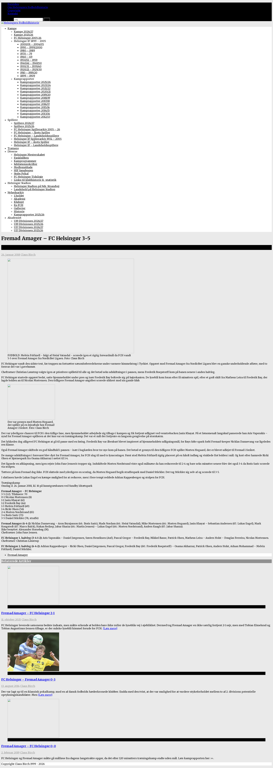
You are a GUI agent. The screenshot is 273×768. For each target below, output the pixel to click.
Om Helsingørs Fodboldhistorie (28, 7)
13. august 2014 (10, 686)
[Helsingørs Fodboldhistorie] (20, 22)
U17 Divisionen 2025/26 (28, 230)
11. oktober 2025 (11, 619)
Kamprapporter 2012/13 (35, 116)
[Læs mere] (110, 628)
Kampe (12, 28)
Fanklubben (21, 157)
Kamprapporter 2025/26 (35, 82)
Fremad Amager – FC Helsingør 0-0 (28, 746)
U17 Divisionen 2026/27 (28, 227)
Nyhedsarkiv (16, 192)
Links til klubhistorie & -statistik (35, 179)
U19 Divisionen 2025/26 (28, 224)
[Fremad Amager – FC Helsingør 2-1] (33, 603)
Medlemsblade (23, 167)
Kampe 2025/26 (23, 34)
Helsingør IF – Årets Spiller (31, 142)
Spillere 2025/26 (24, 126)
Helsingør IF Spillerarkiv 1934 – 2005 (38, 138)
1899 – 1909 (27, 75)
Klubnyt (19, 202)
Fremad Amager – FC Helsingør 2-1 (28, 613)
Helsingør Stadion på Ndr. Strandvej (36, 186)
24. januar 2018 (10, 254)
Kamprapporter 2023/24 (35, 85)
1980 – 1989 (27, 50)
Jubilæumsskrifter (25, 164)
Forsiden (13, 4)
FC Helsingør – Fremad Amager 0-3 (28, 679)
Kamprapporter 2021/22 (35, 88)
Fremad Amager (18, 554)
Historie (19, 211)
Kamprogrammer (25, 160)
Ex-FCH (18, 205)
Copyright (14, 10)
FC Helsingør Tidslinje (28, 176)
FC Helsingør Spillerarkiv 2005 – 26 (37, 129)
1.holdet (19, 195)
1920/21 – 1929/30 (31, 69)
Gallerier (19, 208)
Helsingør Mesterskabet (29, 154)
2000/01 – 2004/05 (32, 44)
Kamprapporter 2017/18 (35, 101)
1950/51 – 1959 (28, 60)
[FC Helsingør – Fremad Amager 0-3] (33, 670)
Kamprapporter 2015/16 (35, 107)
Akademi (19, 198)
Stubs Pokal (21, 173)
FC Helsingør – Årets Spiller (32, 132)
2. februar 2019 (10, 752)
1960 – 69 (26, 56)
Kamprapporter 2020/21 (35, 91)
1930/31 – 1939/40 (30, 66)
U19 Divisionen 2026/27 (28, 220)
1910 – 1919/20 (28, 72)
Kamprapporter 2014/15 (35, 110)
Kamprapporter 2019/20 (35, 94)
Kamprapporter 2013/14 (35, 113)
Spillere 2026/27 (24, 123)
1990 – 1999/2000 (31, 47)
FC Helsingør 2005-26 (27, 37)
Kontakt (13, 13)
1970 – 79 (26, 53)
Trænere (13, 148)
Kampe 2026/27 (23, 31)
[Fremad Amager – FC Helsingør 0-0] (33, 736)
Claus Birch (28, 254)
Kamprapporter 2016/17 (35, 104)
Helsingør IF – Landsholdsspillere (36, 145)
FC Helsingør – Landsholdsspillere (36, 135)
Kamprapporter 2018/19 (35, 97)
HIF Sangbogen (23, 170)
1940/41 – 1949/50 (31, 63)
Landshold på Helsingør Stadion (34, 189)
